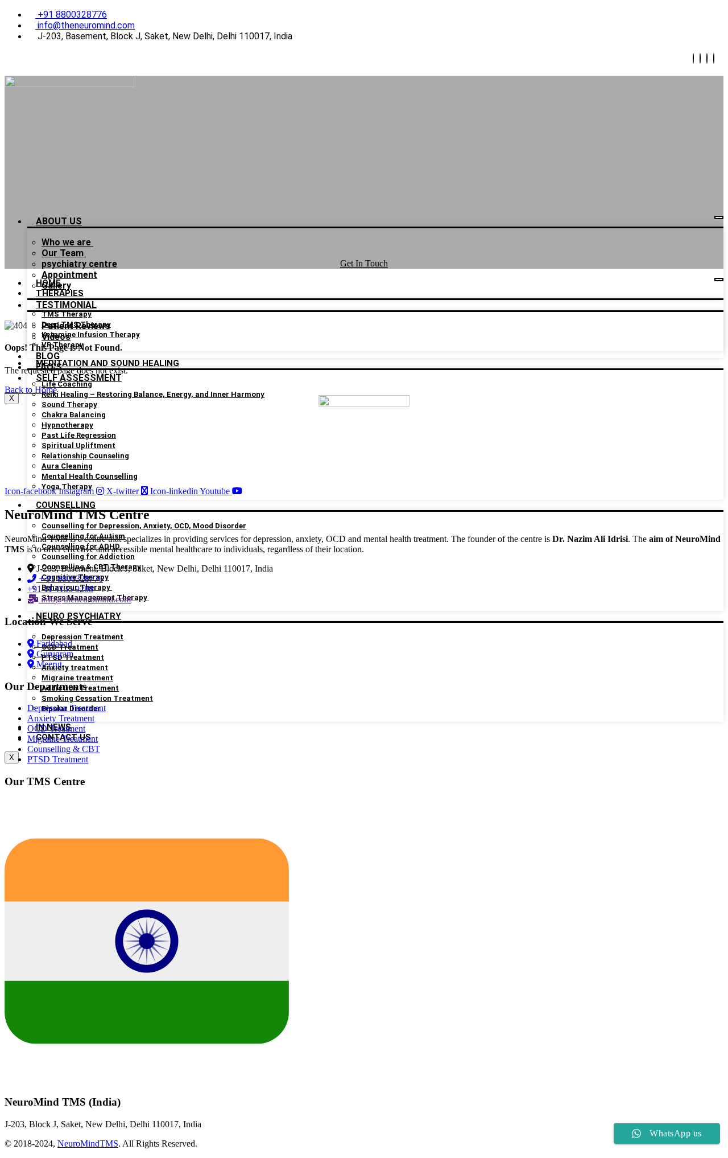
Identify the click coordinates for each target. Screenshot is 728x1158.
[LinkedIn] (707, 58)
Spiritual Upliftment (78, 445)
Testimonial (66, 304)
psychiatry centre (79, 263)
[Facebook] (693, 58)
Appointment (69, 274)
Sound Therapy (69, 404)
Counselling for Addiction (88, 556)
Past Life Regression (79, 435)
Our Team (64, 253)
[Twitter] (700, 58)
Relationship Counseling (85, 455)
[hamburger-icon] (718, 217)
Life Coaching (67, 384)
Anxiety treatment (75, 667)
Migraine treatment (77, 678)
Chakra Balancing (74, 414)
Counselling (66, 505)
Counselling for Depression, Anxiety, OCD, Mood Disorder (144, 525)
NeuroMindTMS (87, 1143)
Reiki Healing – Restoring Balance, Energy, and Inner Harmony (153, 394)
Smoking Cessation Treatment (97, 698)
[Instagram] (713, 58)
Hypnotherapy (67, 425)
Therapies (60, 293)
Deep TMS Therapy (76, 324)
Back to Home (31, 390)
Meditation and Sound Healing (107, 363)
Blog (48, 356)
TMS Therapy (67, 314)
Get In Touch (364, 263)
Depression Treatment (82, 637)
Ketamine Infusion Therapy (91, 334)
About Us (59, 221)
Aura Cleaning (67, 466)
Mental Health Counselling (90, 476)
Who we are (67, 242)
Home (48, 283)
